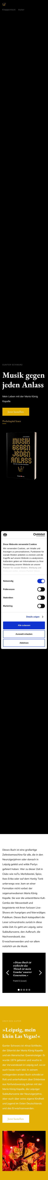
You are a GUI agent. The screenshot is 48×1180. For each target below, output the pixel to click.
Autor (21, 9)
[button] (7, 973)
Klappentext (9, 9)
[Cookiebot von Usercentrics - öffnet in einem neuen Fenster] (34, 535)
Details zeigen (32, 617)
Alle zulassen (24, 625)
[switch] (41, 589)
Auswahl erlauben (24, 634)
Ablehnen (24, 643)
